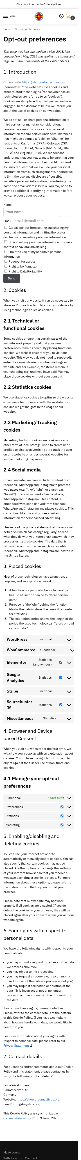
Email (7, 221)
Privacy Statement (16, 1045)
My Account (11, 1152)
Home (7, 29)
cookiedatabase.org (17, 1118)
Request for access (22, 261)
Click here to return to (38, 4)
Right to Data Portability (25, 271)
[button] (69, 16)
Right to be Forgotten (23, 266)
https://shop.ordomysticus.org (43, 82)
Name (7, 205)
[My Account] (61, 17)
